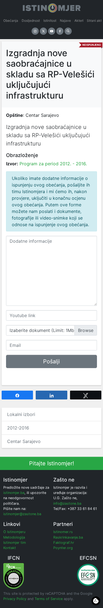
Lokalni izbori (21, 414)
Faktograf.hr (63, 543)
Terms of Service (49, 599)
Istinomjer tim (14, 543)
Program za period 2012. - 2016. (53, 163)
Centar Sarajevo (24, 441)
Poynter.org (63, 548)
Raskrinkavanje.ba (68, 537)
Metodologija (14, 537)
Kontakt (9, 548)
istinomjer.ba (13, 493)
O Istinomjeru (14, 532)
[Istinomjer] (51, 7)
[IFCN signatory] (13, 576)
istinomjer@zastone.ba (22, 514)
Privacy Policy (14, 599)
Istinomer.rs (63, 532)
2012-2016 (18, 428)
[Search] (68, 31)
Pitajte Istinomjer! (51, 463)
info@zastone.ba (67, 503)
